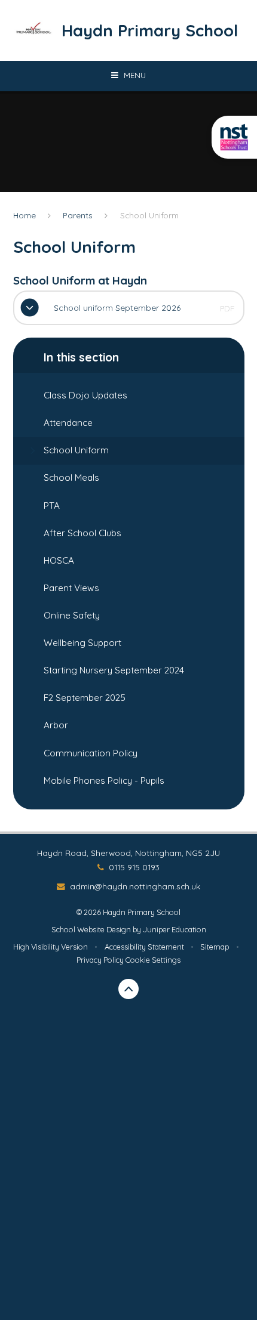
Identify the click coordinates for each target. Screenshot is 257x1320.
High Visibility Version (50, 946)
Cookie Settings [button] (153, 960)
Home (24, 215)
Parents (78, 215)
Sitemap (214, 946)
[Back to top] (128, 989)
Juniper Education (174, 929)
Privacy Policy (100, 960)
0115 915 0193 (134, 867)
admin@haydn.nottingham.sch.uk (135, 886)
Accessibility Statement (144, 946)
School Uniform (149, 215)
